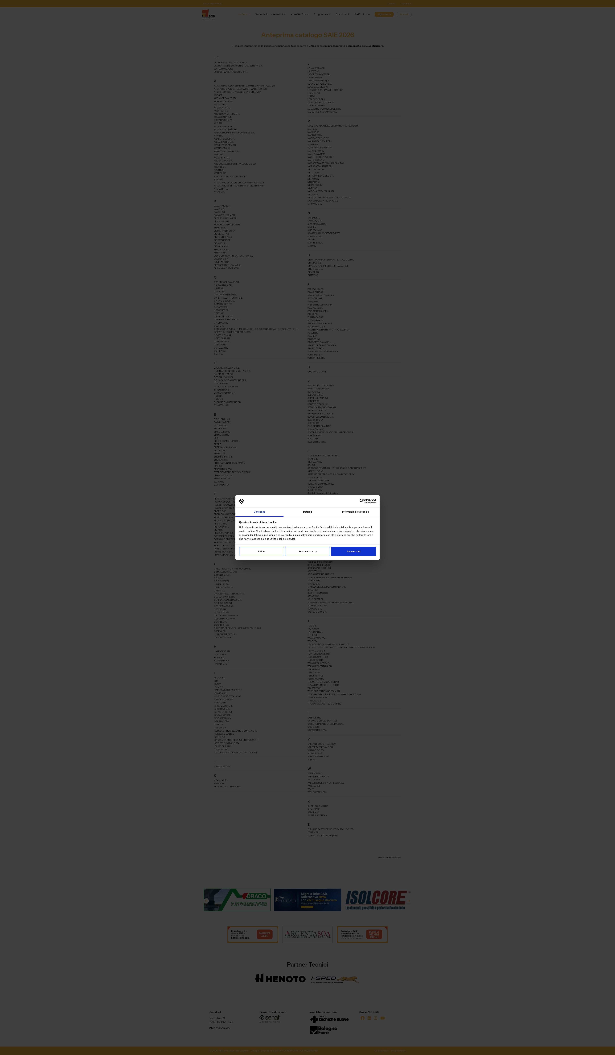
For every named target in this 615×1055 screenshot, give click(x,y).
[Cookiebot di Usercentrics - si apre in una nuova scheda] (362, 501)
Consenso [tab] (259, 511)
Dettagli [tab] (307, 511)
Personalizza (306, 551)
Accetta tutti (353, 551)
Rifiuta (261, 551)
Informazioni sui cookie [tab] (355, 511)
